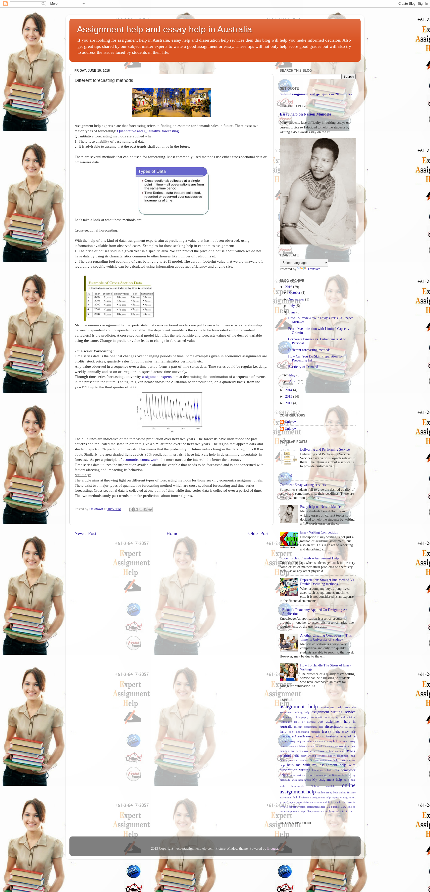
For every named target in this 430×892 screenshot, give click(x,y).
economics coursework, (141, 460)
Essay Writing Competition (319, 532)
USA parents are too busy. (320, 811)
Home (172, 533)
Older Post (258, 533)
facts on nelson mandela (294, 760)
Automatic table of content (298, 721)
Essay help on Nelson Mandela (305, 114)
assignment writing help (295, 712)
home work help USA (325, 770)
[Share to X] (140, 509)
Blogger (272, 848)
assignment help (299, 707)
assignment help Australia (338, 707)
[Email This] (131, 509)
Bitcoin (298, 726)
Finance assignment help (324, 760)
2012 (289, 403)
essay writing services (313, 755)
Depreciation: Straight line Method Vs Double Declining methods (327, 582)
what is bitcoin (344, 811)
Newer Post (85, 533)
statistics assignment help (318, 801)
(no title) (286, 475)
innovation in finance (327, 774)
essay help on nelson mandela (307, 741)
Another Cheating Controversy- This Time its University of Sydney (326, 637)
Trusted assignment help (311, 806)
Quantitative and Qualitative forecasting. (148, 131)
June (292, 312)
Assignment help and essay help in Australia (164, 29)
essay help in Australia (322, 736)
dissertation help (313, 726)
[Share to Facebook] (145, 509)
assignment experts (156, 377)
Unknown (291, 421)
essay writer (309, 750)
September (297, 299)
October (295, 293)
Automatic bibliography (294, 716)
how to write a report (300, 774)
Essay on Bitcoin (297, 745)
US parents (332, 806)
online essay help (328, 792)
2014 (289, 390)
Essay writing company (332, 750)
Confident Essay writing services (303, 485)
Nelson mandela (323, 785)
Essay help (331, 731)
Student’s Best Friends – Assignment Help (309, 558)
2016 (289, 287)
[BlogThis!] (135, 509)
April (293, 382)
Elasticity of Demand (303, 367)
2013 (289, 396)
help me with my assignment (312, 765)
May (292, 375)
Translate (313, 269)
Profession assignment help (314, 797)
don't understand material (304, 731)
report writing (340, 797)
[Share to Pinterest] (150, 509)
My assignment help (327, 779)
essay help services (337, 741)
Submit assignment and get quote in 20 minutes (316, 94)
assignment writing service (334, 712)
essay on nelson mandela (322, 745)
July (292, 306)
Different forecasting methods (309, 350)
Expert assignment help (342, 755)
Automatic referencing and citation (333, 716)
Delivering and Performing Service (325, 449)
